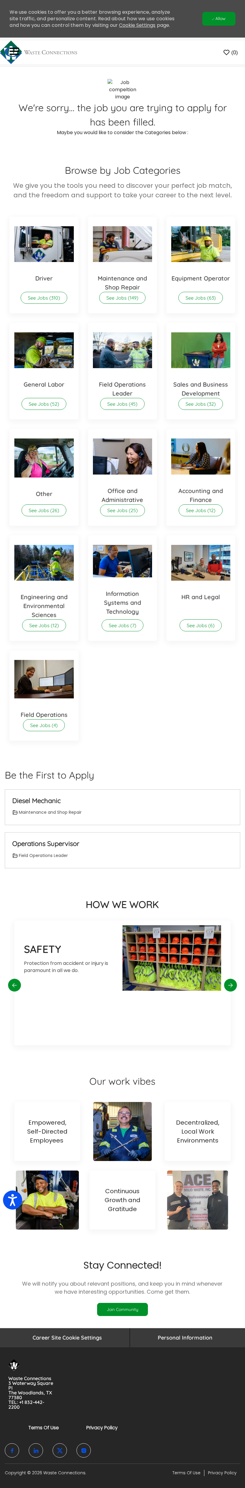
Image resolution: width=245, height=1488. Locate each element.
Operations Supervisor (45, 844)
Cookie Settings (137, 25)
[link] (122, 1309)
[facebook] (12, 1450)
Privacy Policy (102, 1427)
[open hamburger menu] (14, 52)
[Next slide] (230, 985)
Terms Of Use (43, 1427)
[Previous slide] (14, 985)
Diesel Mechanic (36, 801)
